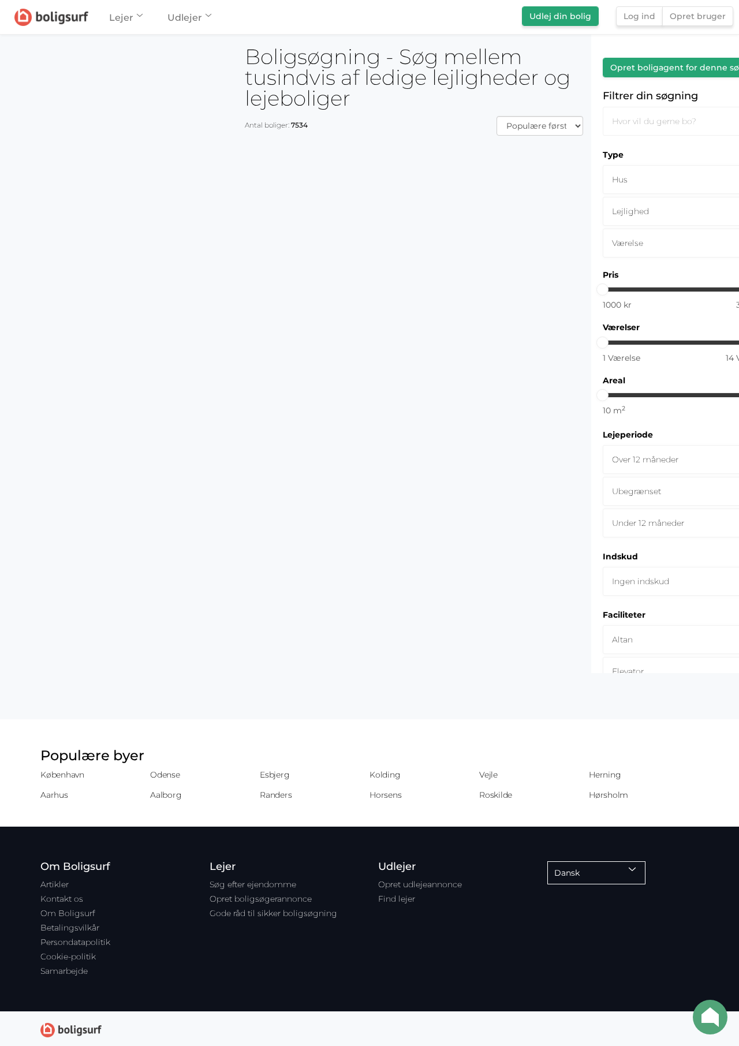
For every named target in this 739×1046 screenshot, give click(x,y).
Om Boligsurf (67, 913)
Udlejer (184, 17)
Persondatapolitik (75, 942)
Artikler (54, 884)
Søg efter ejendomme (253, 884)
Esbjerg (274, 774)
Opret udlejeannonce (420, 884)
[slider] (602, 289)
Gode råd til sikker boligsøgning (273, 913)
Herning (605, 774)
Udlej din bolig (560, 16)
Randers (276, 795)
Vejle (488, 774)
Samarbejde (64, 971)
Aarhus (54, 795)
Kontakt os (61, 899)
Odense (165, 774)
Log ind (639, 16)
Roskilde (495, 795)
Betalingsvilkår (69, 927)
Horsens (385, 795)
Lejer (121, 17)
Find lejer (396, 899)
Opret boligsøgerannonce (261, 899)
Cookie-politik (68, 956)
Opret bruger (698, 16)
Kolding (385, 774)
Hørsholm (608, 795)
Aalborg (165, 795)
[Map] (118, 540)
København (62, 774)
